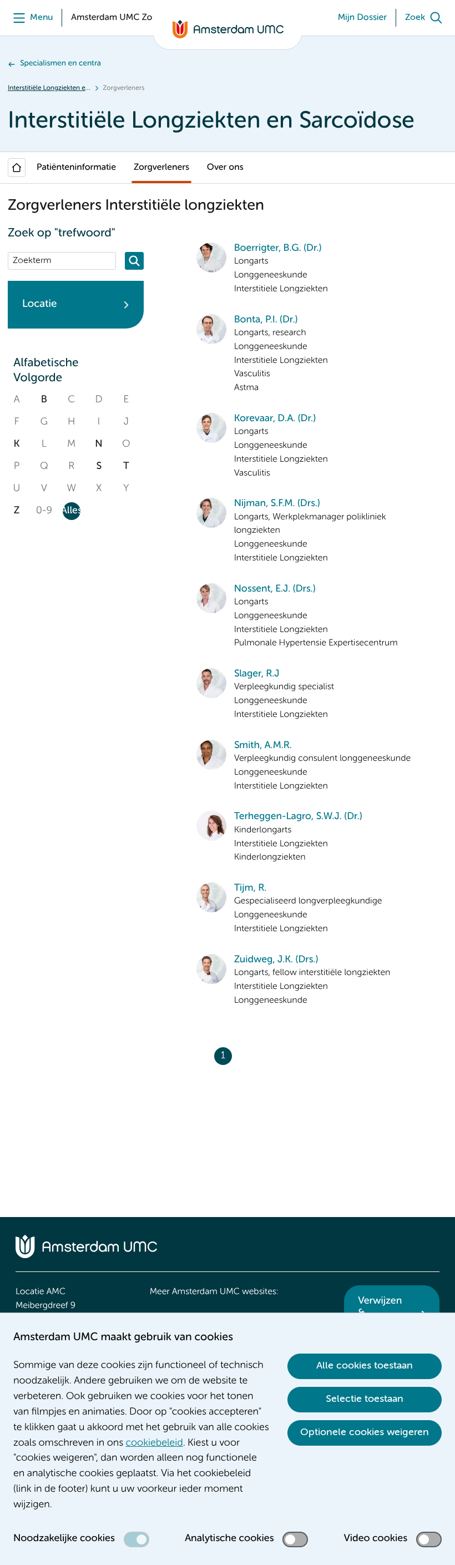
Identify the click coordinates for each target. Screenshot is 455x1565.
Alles (71, 511)
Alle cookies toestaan (364, 1366)
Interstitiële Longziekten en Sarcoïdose (49, 88)
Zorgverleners (161, 167)
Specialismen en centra (60, 64)
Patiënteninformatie (76, 167)
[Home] (17, 167)
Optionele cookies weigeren (364, 1432)
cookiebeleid (154, 1443)
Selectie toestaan (364, 1399)
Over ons (225, 167)
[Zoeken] (134, 261)
